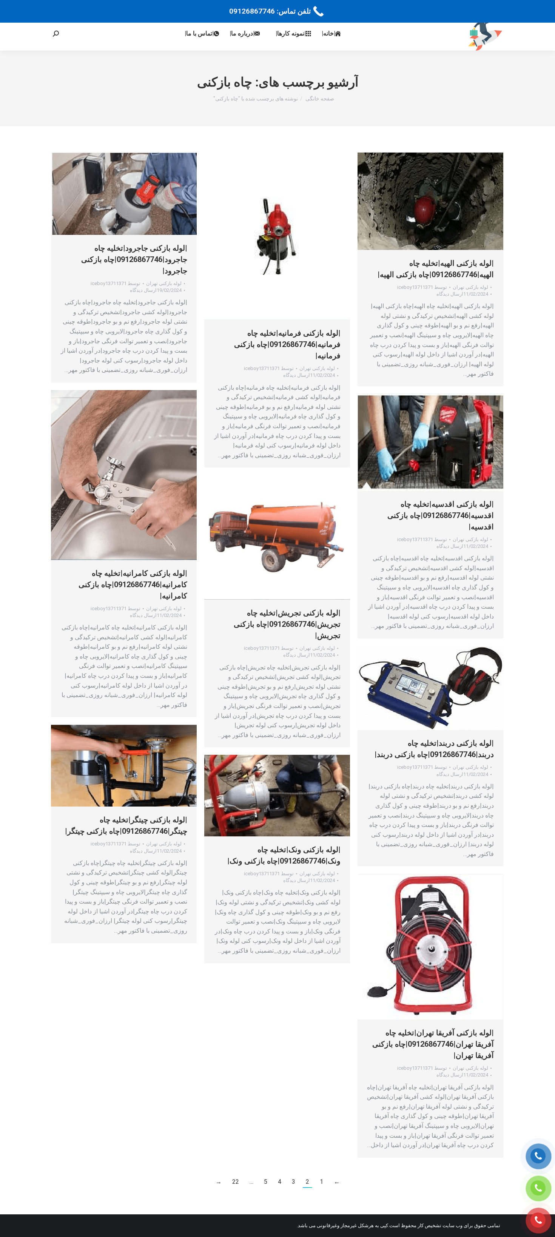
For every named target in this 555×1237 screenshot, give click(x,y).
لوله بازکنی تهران (164, 283)
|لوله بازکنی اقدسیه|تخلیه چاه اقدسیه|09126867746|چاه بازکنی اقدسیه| (440, 515)
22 (235, 1181)
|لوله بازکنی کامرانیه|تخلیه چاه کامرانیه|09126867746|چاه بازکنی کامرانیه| (133, 584)
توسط (115, 283)
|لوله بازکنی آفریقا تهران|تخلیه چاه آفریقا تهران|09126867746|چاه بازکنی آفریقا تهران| (433, 1044)
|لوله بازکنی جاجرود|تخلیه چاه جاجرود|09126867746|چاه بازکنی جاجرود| (134, 259)
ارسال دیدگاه (143, 290)
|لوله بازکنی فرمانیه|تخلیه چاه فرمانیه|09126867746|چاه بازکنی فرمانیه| (287, 344)
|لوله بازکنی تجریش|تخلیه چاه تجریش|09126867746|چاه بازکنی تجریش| (287, 624)
